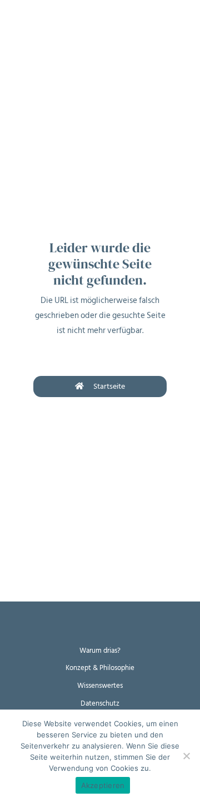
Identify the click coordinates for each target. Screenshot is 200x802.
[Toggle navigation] (16, 16)
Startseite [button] (109, 386)
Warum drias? (100, 650)
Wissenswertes (100, 685)
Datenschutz (100, 703)
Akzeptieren (103, 785)
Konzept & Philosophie (100, 668)
